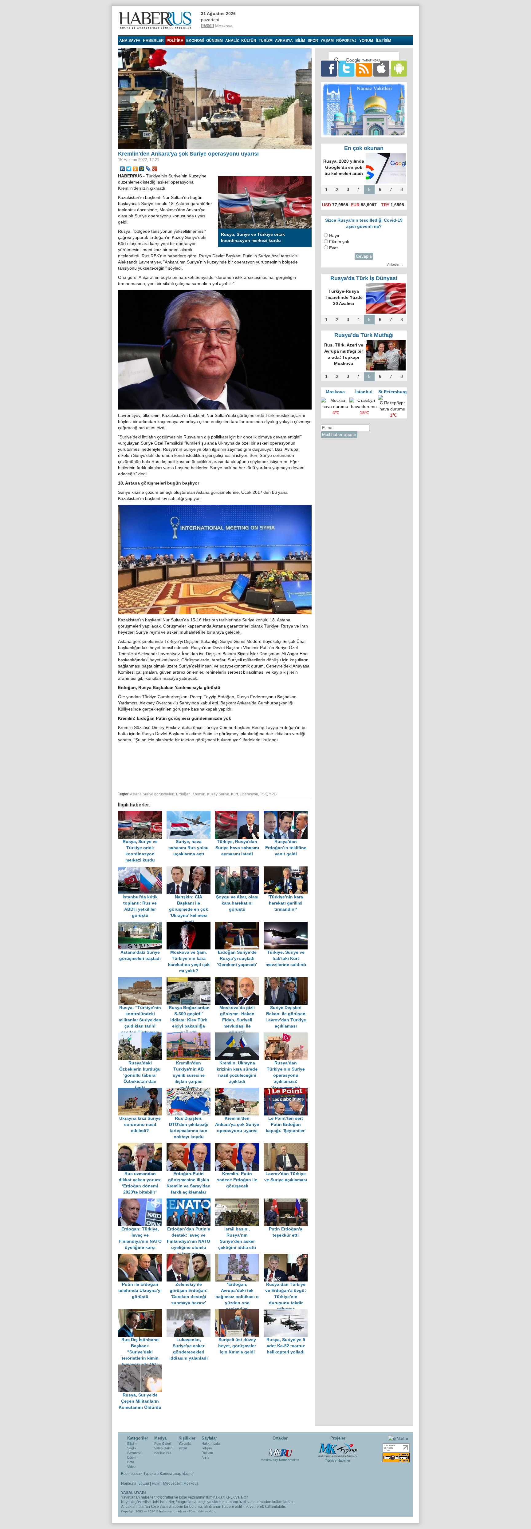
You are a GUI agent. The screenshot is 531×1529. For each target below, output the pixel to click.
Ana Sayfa (129, 40)
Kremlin (198, 794)
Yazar (183, 1448)
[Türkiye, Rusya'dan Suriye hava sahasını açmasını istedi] (239, 814)
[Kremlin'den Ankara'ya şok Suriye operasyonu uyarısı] (239, 1090)
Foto (130, 1462)
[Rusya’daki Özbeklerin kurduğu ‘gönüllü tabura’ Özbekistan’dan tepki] (142, 1035)
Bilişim (131, 1443)
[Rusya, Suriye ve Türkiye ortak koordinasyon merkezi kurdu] (142, 814)
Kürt (234, 794)
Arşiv (205, 1457)
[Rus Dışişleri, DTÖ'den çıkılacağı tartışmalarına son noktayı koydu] (191, 1090)
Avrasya (284, 40)
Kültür (248, 40)
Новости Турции (135, 1483)
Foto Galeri (162, 1443)
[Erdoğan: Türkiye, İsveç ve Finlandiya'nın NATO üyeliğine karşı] (142, 1201)
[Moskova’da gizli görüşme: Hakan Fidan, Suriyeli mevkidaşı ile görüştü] (239, 980)
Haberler (153, 40)
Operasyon (249, 794)
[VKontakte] (122, 169)
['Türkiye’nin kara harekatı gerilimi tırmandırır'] (287, 869)
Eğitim (131, 1457)
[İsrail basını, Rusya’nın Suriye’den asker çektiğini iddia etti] (239, 1201)
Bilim (300, 40)
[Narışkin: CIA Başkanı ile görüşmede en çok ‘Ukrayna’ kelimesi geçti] (191, 869)
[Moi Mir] (142, 169)
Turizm (266, 40)
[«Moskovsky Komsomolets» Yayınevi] (280, 1450)
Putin (156, 1483)
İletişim (207, 1448)
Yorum (366, 40)
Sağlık (131, 1448)
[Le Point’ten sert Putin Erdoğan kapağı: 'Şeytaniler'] (287, 1090)
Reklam (207, 1453)
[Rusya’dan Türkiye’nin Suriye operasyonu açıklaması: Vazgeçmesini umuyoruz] (287, 1035)
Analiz (232, 40)
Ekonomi (195, 40)
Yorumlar (185, 1443)
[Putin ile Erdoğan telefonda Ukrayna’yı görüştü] (142, 1256)
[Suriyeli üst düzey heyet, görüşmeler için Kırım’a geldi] (239, 1312)
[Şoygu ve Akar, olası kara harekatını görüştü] (239, 869)
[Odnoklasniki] (135, 169)
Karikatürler (162, 1453)
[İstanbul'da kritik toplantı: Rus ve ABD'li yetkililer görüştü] (142, 869)
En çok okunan (364, 148)
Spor (313, 40)
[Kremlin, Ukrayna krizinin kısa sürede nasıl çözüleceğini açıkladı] (239, 1035)
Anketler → (395, 264)
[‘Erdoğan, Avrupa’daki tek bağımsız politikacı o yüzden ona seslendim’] (239, 1256)
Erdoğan (183, 794)
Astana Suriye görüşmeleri (152, 794)
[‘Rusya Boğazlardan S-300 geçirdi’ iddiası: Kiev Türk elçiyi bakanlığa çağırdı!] (191, 980)
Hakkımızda (211, 1443)
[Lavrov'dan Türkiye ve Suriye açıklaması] (287, 1146)
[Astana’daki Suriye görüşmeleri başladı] (142, 924)
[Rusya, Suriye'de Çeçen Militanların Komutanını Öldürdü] (141, 1367)
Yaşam (327, 40)
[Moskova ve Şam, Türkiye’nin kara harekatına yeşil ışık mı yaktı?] (191, 924)
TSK (263, 794)
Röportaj (346, 40)
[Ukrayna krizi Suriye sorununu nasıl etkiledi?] (142, 1090)
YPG (273, 794)
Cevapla (364, 256)
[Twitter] (129, 169)
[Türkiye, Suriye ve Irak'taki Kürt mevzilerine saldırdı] (287, 924)
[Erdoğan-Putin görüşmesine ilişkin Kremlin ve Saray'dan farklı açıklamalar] (191, 1146)
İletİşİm (383, 40)
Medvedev (172, 1483)
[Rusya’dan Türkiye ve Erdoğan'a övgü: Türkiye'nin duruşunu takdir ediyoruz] (287, 1256)
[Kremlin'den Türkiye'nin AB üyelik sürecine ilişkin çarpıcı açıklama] (191, 1035)
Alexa (182, 1511)
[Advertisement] (215, 766)
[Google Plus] (154, 169)
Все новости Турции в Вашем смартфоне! (157, 1474)
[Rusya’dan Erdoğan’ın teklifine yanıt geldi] (287, 814)
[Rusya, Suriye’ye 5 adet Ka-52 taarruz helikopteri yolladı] (287, 1312)
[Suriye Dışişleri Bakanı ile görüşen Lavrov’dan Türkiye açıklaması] (287, 980)
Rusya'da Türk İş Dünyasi (363, 278)
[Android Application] (399, 68)
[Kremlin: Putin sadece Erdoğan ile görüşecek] (239, 1146)
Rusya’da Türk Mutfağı (364, 335)
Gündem (214, 40)
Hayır (334, 235)
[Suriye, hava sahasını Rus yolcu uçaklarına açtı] (191, 814)
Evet (333, 248)
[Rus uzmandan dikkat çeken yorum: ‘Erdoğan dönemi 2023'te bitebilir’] (142, 1146)
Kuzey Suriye (218, 794)
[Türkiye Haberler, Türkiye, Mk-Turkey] (337, 1450)
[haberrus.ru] (156, 20)
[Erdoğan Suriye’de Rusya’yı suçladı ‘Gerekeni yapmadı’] (239, 924)
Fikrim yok (339, 242)
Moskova (191, 1483)
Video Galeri (163, 1448)
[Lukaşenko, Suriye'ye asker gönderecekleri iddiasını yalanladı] (191, 1312)
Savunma (134, 1453)
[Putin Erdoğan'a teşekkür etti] (287, 1201)
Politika (175, 40)
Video (131, 1466)
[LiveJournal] (148, 169)
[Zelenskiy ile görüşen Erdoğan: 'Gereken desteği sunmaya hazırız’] (191, 1256)
